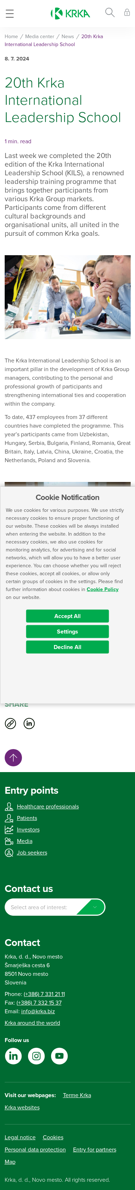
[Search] (110, 14)
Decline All (67, 647)
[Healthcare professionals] (127, 13)
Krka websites (22, 1107)
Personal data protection (35, 1149)
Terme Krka (77, 1095)
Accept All (67, 616)
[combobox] (55, 907)
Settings (67, 631)
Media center (39, 36)
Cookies (53, 1137)
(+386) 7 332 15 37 (39, 1002)
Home (11, 36)
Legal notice (20, 1137)
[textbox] (55, 907)
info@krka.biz (38, 1011)
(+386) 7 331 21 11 (44, 994)
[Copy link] (10, 723)
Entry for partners (94, 1149)
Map (10, 1162)
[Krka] (70, 13)
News (68, 36)
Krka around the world (32, 1023)
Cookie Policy (102, 589)
